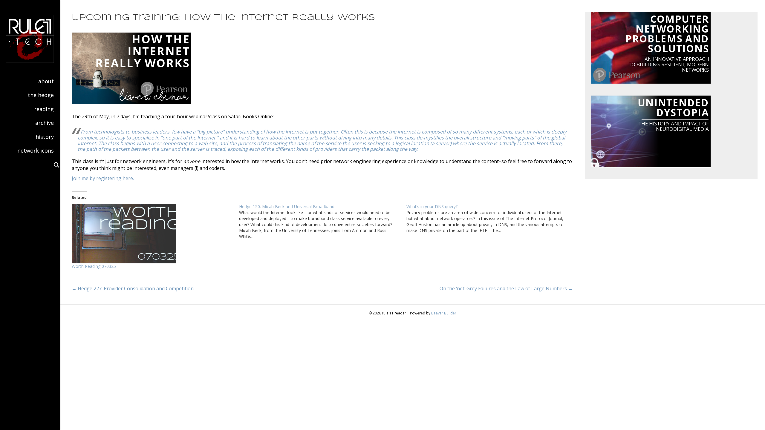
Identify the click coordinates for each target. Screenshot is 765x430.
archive (44, 122)
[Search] (54, 165)
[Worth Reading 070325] (152, 233)
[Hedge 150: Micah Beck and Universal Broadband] (322, 221)
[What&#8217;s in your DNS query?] (490, 219)
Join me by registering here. (103, 178)
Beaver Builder (443, 313)
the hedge (41, 95)
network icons (35, 150)
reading (44, 109)
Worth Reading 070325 (94, 266)
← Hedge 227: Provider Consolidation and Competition (133, 288)
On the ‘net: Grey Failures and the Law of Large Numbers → (506, 288)
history (45, 136)
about (46, 81)
